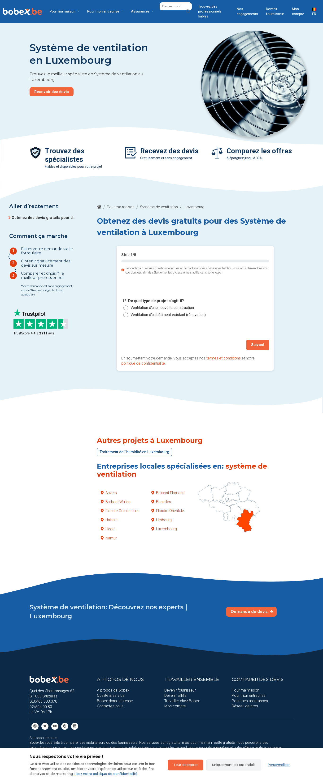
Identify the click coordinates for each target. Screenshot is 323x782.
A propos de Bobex (113, 690)
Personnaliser (279, 764)
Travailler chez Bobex (182, 701)
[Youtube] (54, 726)
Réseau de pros (245, 706)
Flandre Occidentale (122, 511)
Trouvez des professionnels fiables (210, 11)
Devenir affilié (175, 695)
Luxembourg (166, 529)
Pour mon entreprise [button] (103, 11)
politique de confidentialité (143, 363)
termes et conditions (223, 358)
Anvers (111, 493)
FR (314, 14)
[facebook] (35, 726)
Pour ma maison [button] (63, 11)
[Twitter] (44, 726)
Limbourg (164, 520)
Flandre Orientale (170, 511)
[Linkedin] (74, 726)
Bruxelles (163, 502)
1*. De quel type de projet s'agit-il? (153, 301)
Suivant (257, 344)
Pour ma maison (120, 207)
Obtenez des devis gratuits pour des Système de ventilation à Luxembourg (44, 217)
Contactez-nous (110, 706)
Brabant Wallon (118, 502)
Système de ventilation (159, 207)
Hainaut (111, 520)
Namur (111, 538)
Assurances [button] (141, 11)
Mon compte (298, 11)
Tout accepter (186, 764)
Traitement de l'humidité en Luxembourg (134, 452)
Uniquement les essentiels (233, 764)
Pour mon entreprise (249, 695)
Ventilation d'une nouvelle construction (162, 308)
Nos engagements (247, 11)
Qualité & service (111, 695)
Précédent (135, 344)
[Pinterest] (64, 726)
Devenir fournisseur (275, 11)
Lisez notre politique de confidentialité (105, 773)
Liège (109, 529)
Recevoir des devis (51, 92)
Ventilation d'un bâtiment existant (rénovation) (168, 315)
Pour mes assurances (250, 701)
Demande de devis (250, 611)
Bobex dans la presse (115, 701)
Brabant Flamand (170, 493)
